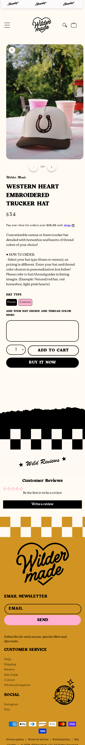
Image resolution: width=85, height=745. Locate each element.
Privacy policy (15, 740)
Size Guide (11, 675)
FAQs (7, 659)
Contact (9, 680)
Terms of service (38, 740)
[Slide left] (33, 166)
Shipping (10, 665)
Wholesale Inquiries (17, 685)
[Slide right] (51, 166)
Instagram (11, 705)
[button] (7, 25)
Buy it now (42, 362)
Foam (11, 302)
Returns (9, 670)
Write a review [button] (42, 504)
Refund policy (61, 740)
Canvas (25, 302)
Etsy (7, 710)
